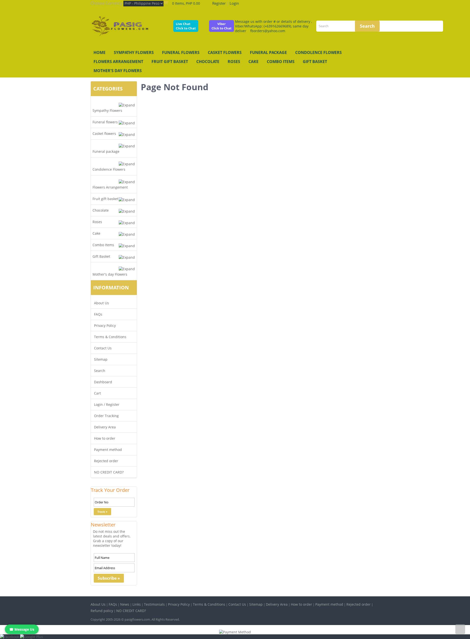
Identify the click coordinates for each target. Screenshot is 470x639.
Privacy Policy (105, 325)
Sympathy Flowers (134, 52)
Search (99, 370)
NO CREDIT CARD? (109, 472)
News (124, 604)
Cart (97, 393)
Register (219, 3)
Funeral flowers (181, 52)
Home (100, 52)
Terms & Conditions (110, 336)
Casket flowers (225, 52)
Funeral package (268, 52)
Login (234, 3)
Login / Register (106, 404)
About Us (101, 303)
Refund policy (102, 610)
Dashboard (103, 382)
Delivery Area (105, 427)
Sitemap (100, 359)
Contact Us (103, 348)
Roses (234, 61)
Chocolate (207, 61)
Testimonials (154, 604)
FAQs (98, 314)
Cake (253, 61)
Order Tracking (106, 415)
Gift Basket (315, 61)
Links (136, 604)
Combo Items (280, 61)
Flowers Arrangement (118, 61)
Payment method (108, 449)
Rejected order (106, 461)
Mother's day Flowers (118, 70)
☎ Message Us (21, 629)
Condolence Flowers (318, 52)
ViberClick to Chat (222, 26)
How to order (104, 438)
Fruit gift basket (170, 61)
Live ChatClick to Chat (186, 26)
